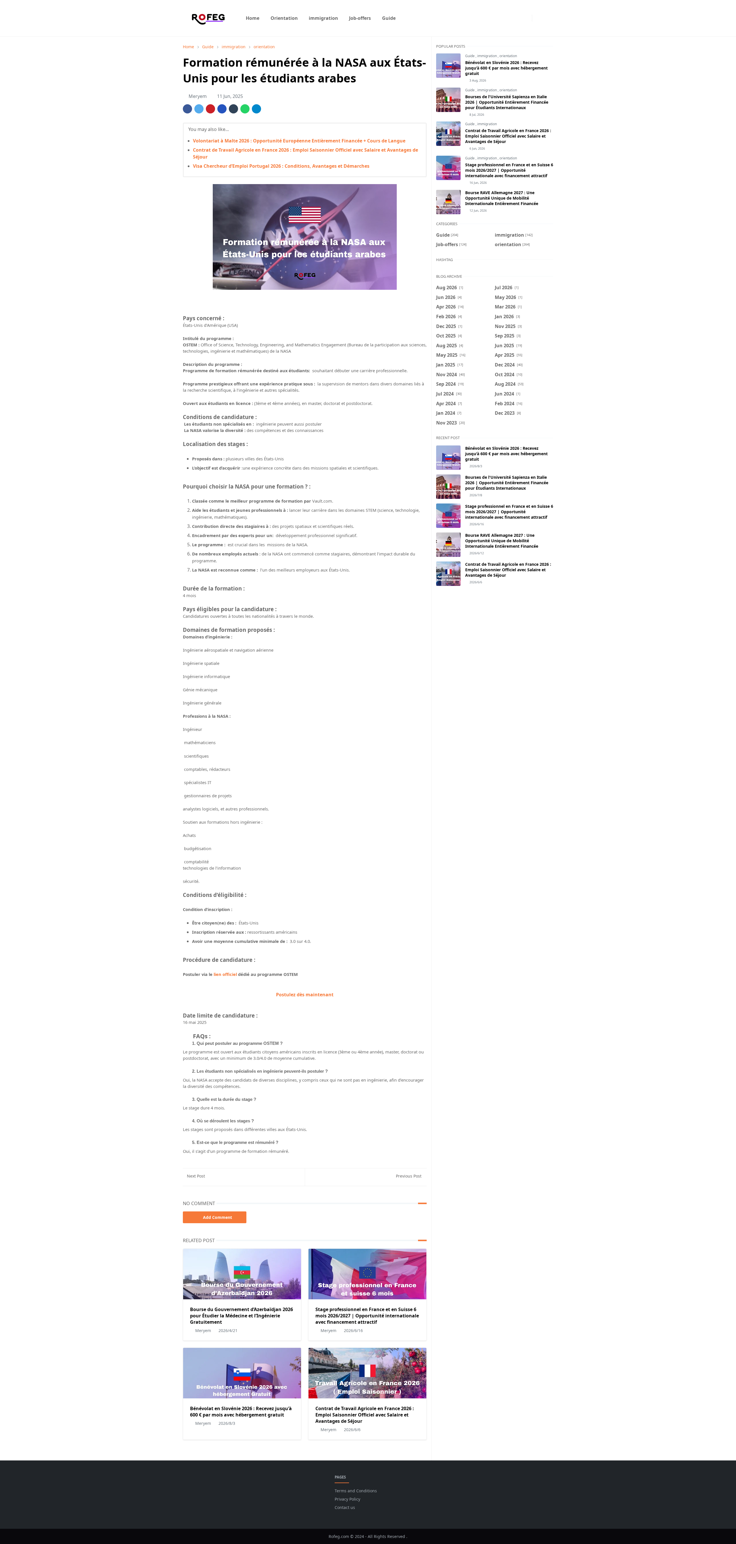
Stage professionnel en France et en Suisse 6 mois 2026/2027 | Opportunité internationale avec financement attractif (367, 1315)
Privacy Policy (347, 1499)
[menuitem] (252, 18)
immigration (487, 55)
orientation (508, 55)
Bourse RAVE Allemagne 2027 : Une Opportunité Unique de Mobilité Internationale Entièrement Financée (501, 198)
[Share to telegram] (256, 108)
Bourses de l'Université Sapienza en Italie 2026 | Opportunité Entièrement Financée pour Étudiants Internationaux (506, 102)
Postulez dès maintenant (305, 994)
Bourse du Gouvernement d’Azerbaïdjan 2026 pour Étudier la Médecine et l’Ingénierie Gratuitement (241, 1315)
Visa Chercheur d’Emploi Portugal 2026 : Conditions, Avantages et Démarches (281, 166)
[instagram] (526, 18)
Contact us (345, 1507)
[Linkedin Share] (222, 108)
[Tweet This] (199, 108)
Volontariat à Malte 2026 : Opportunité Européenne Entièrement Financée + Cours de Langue (299, 141)
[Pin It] (210, 108)
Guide (470, 55)
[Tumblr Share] (233, 108)
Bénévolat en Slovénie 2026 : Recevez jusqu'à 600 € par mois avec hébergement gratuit (241, 1411)
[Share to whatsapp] (245, 108)
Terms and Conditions (356, 1490)
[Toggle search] (548, 18)
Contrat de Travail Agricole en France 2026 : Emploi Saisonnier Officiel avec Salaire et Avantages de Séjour (364, 1414)
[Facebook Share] (187, 108)
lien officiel (225, 974)
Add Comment (217, 1217)
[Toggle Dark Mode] (538, 18)
